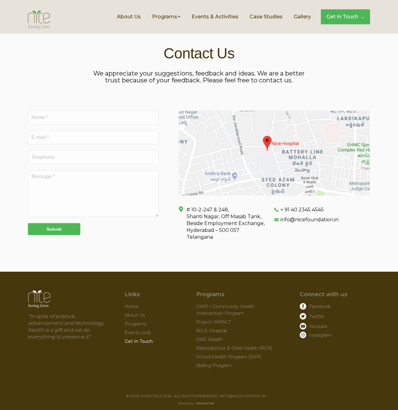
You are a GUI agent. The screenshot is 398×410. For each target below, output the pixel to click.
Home (132, 306)
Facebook (320, 306)
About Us (135, 315)
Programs (135, 324)
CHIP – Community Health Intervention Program (225, 310)
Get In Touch (139, 341)
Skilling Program (214, 365)
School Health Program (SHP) (228, 357)
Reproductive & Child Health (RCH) (234, 348)
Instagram (320, 335)
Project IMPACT (213, 322)
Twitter (316, 316)
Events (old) (137, 332)
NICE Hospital (211, 331)
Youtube (318, 326)
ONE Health (209, 339)
